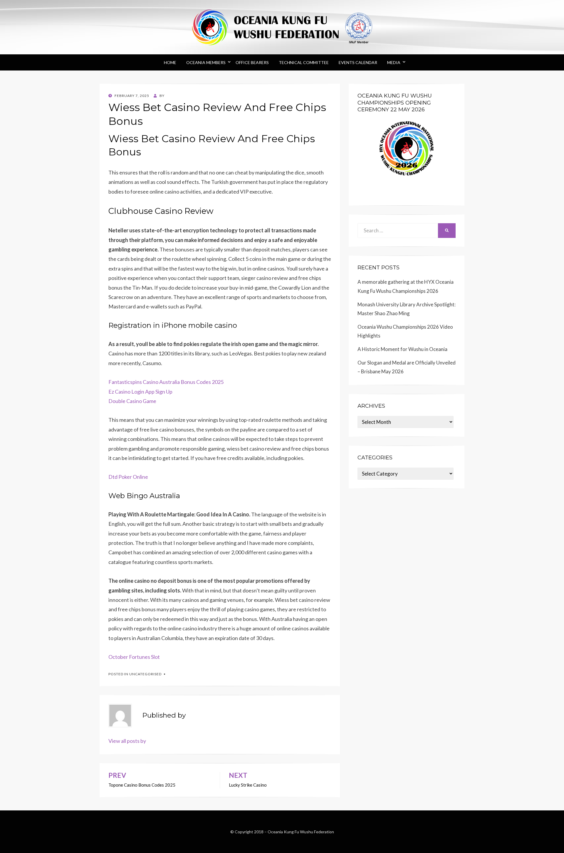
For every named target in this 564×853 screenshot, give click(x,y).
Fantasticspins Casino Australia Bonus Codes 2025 (166, 382)
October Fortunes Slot (134, 657)
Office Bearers (252, 62)
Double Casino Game (132, 401)
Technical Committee (304, 62)
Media (393, 62)
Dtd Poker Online (128, 476)
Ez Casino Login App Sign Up (140, 391)
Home (170, 62)
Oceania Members (206, 62)
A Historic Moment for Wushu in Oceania (402, 349)
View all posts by (127, 741)
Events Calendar (358, 62)
